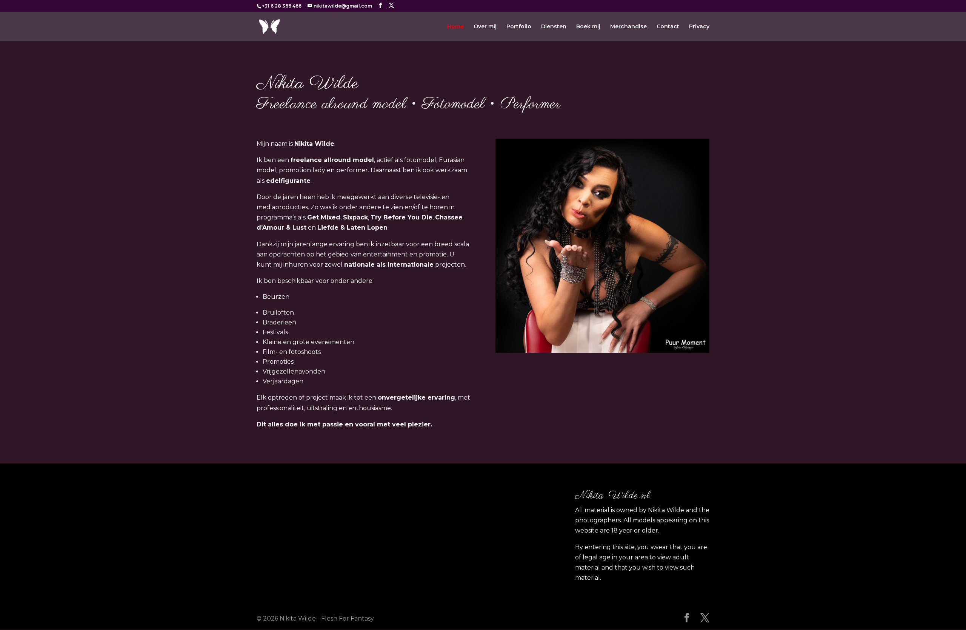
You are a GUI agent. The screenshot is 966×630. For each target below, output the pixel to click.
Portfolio (518, 27)
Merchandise (628, 27)
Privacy (699, 27)
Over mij (485, 27)
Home (455, 27)
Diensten (553, 27)
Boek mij (588, 27)
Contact (668, 27)
